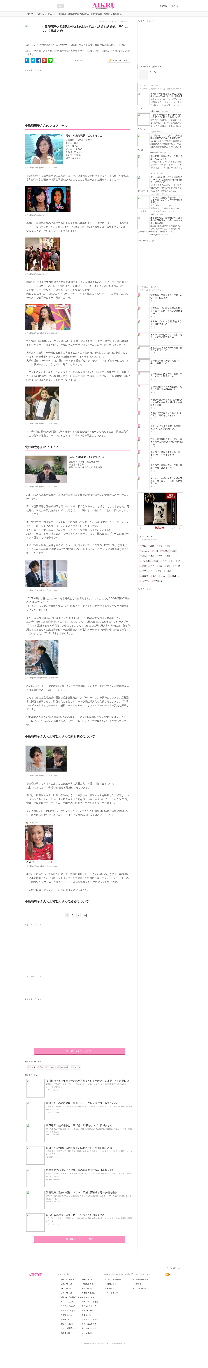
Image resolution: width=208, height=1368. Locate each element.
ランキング (175, 561)
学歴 (160, 566)
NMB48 (175, 576)
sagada (49, 1179)
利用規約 (110, 1288)
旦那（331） (124, 21)
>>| (85, 915)
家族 (156, 561)
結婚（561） (103, 21)
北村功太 (76, 1067)
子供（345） (114, 21)
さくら (152, 173)
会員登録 (163, 6)
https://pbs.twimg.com (39, 215)
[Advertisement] (53, 93)
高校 (168, 546)
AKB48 (165, 551)
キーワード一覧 (142, 1279)
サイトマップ (112, 1293)
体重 (152, 556)
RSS (171, 1274)
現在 (160, 546)
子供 (156, 551)
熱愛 (144, 566)
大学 (160, 556)
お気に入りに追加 (120, 60)
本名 (154, 576)
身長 (144, 556)
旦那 (41, 1067)
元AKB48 (158, 581)
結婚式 (32, 1067)
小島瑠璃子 (64, 1067)
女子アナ (146, 581)
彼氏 (144, 546)
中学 (152, 566)
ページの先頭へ (171, 1268)
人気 (164, 561)
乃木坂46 (146, 561)
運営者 (138, 1284)
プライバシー (141, 1288)
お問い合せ (111, 1284)
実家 (168, 566)
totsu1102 (154, 153)
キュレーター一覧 (114, 1279)
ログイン (175, 6)
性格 (168, 556)
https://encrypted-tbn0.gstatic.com (44, 167)
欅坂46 (145, 576)
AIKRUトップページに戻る (79, 1051)
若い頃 (177, 566)
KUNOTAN (50, 1157)
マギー (48, 1090)
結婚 (152, 546)
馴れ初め (51, 1067)
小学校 (168, 571)
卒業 (144, 571)
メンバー (164, 576)
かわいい (146, 551)
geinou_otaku (155, 111)
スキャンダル (155, 571)
